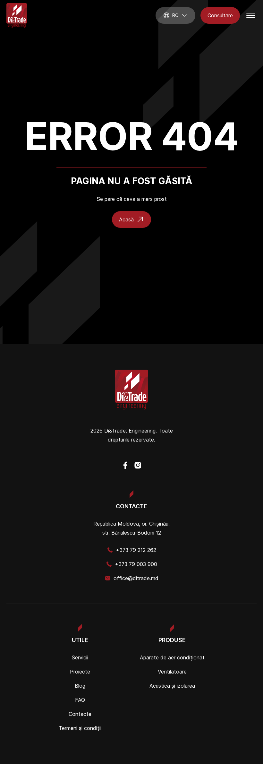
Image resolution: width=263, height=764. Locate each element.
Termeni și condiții (80, 728)
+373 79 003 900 (136, 564)
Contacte (80, 714)
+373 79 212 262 (136, 550)
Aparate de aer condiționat (172, 657)
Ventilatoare (172, 671)
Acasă (126, 219)
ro (175, 15)
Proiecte (80, 671)
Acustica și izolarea (172, 685)
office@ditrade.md (136, 578)
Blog (80, 685)
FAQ (80, 700)
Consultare (220, 15)
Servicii (80, 657)
